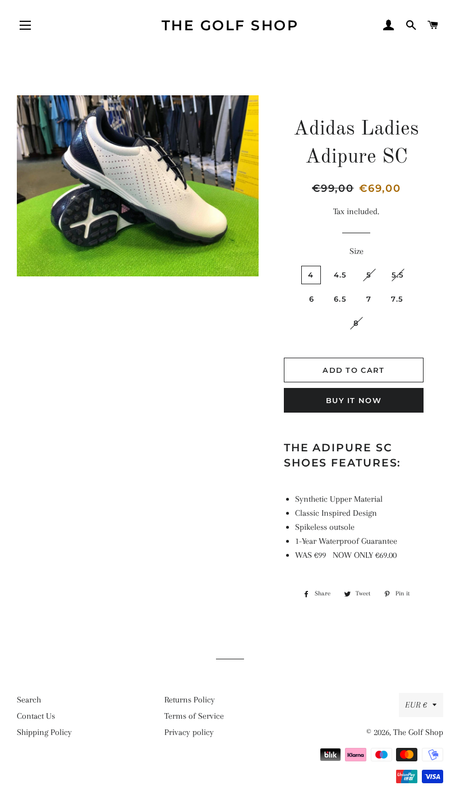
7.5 (397, 298)
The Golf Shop (230, 25)
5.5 (398, 274)
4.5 (340, 274)
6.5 (340, 298)
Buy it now (353, 400)
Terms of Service (194, 716)
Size (356, 251)
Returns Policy (189, 700)
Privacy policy (189, 732)
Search (29, 700)
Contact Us (36, 716)
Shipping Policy (44, 732)
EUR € (416, 705)
